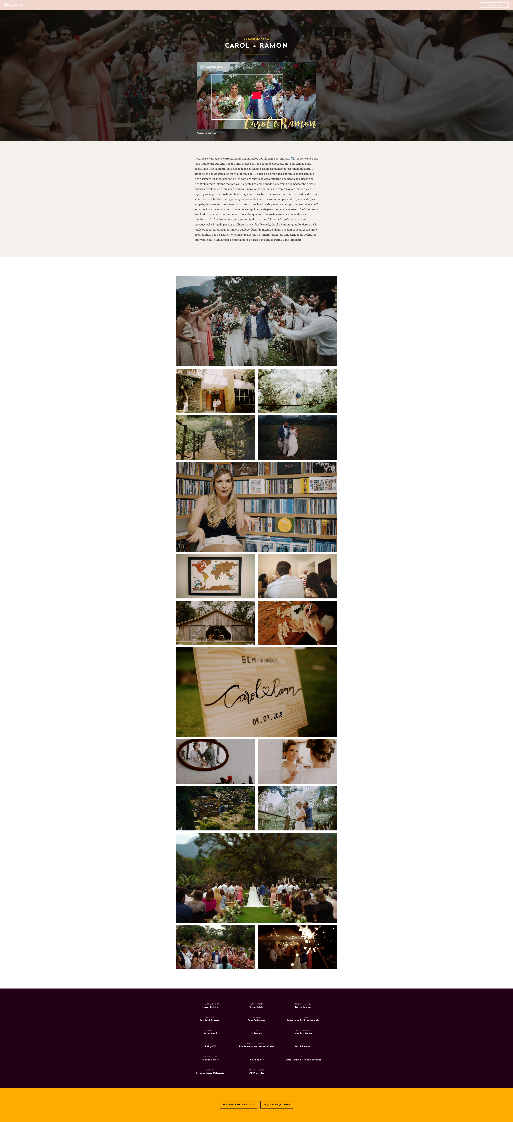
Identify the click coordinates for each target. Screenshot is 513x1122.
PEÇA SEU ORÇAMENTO (277, 1105)
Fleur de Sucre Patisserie (210, 1073)
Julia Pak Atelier (303, 1033)
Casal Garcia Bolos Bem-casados (303, 1060)
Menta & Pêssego (210, 1020)
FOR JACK (210, 1047)
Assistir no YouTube (206, 133)
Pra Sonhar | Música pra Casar (256, 1047)
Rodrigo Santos (210, 1060)
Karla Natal (210, 1033)
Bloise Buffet (256, 1060)
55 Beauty (256, 1033)
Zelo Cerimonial (256, 1020)
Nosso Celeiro (256, 1007)
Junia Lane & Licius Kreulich (303, 1020)
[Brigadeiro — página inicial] (15, 5)
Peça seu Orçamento (494, 5)
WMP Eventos (303, 1047)
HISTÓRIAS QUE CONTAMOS (238, 1105)
